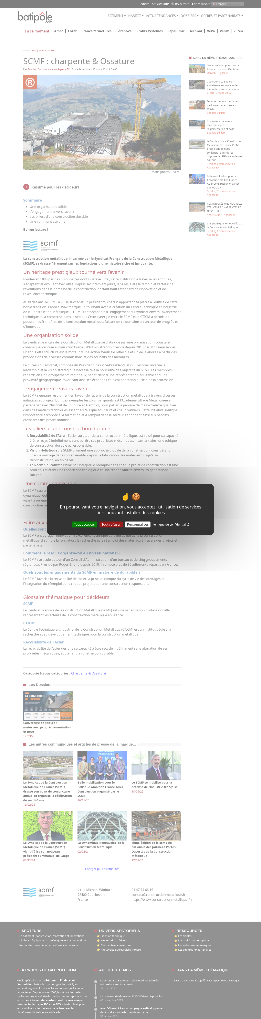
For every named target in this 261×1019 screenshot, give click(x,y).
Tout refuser (111, 524)
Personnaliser (137, 524)
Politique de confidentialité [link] (171, 524)
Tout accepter (84, 524)
